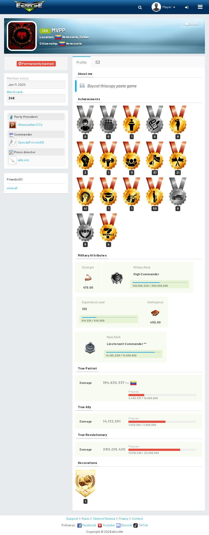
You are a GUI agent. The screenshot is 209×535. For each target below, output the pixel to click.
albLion (23, 160)
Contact (137, 518)
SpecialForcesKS (30, 142)
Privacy (123, 518)
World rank (15, 92)
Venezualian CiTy (29, 124)
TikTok (143, 525)
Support (72, 518)
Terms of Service (104, 518)
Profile (81, 62)
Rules (85, 518)
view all (12, 188)
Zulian (84, 37)
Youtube (108, 525)
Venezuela (70, 37)
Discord (126, 525)
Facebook (89, 525)
